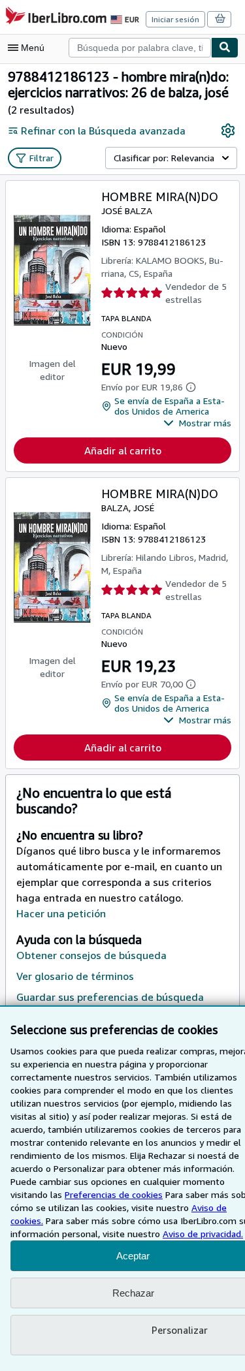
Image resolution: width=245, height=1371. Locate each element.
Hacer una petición (61, 913)
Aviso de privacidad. (203, 1233)
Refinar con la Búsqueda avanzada (103, 130)
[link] (228, 130)
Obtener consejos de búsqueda (91, 955)
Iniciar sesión (175, 19)
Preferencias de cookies (114, 1194)
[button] (197, 423)
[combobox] (140, 47)
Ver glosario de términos (75, 976)
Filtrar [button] (41, 157)
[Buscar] (225, 47)
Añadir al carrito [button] (122, 450)
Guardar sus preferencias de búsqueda (110, 996)
